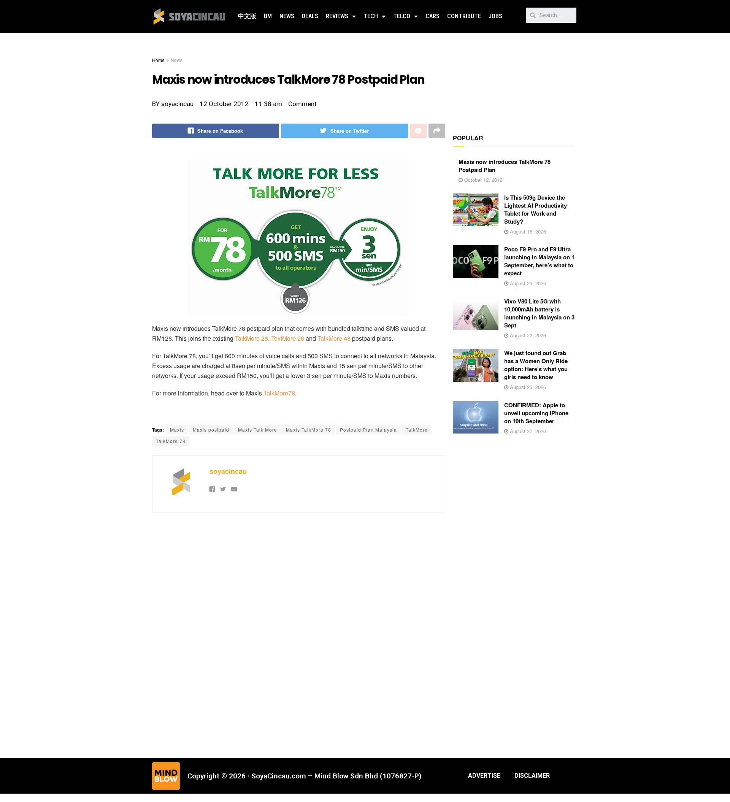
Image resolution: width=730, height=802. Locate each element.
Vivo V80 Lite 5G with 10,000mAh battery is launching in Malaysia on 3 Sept (539, 313)
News (286, 16)
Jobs (495, 16)
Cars (432, 16)
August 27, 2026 (527, 431)
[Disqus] (298, 634)
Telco (401, 16)
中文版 (247, 16)
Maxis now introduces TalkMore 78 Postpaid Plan (505, 165)
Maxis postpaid (211, 429)
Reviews (337, 16)
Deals (310, 16)
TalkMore (417, 429)
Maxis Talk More (257, 429)
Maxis (177, 429)
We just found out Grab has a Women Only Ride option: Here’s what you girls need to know (536, 365)
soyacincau (228, 471)
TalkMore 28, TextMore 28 (269, 338)
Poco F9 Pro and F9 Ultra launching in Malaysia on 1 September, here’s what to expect (539, 261)
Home (158, 60)
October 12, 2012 (482, 179)
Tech (370, 16)
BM (268, 16)
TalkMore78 (279, 393)
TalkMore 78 (171, 441)
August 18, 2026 (527, 231)
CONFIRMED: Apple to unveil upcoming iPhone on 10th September (536, 413)
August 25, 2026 (527, 283)
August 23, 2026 (527, 335)
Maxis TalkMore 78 (308, 429)
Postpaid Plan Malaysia (368, 429)
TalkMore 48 (334, 338)
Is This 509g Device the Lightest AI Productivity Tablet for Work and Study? (535, 209)
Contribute (464, 16)
